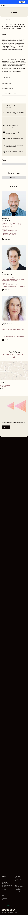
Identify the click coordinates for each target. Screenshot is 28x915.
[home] (3, 5)
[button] (25, 5)
